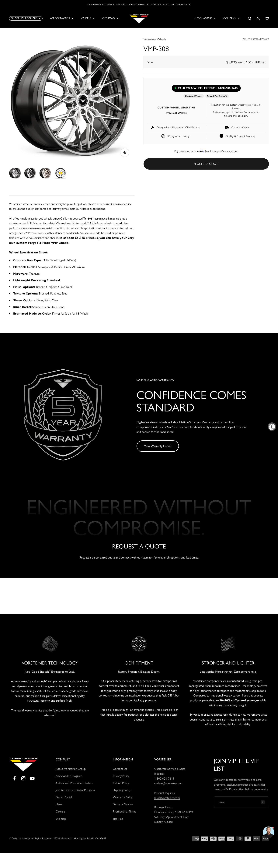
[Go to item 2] (30, 173)
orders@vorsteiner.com (168, 783)
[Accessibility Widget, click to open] (272, 426)
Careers (60, 811)
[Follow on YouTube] (32, 778)
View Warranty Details (157, 446)
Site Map (118, 818)
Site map (61, 818)
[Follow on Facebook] (14, 778)
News (59, 804)
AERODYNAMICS (60, 18)
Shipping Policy (122, 790)
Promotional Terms (124, 811)
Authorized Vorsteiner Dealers (74, 783)
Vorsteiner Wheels (155, 39)
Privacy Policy (121, 776)
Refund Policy (121, 783)
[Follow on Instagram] (23, 778)
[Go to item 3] (45, 173)
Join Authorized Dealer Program (75, 790)
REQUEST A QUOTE (206, 164)
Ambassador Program (69, 776)
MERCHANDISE (203, 18)
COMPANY (229, 18)
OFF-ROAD (108, 18)
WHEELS (86, 18)
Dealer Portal (64, 797)
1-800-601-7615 (164, 778)
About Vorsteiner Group (71, 768)
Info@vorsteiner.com (167, 798)
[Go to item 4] (60, 173)
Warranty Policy (123, 797)
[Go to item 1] (15, 173)
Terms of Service (123, 804)
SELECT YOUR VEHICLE (24, 18)
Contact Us (120, 768)
